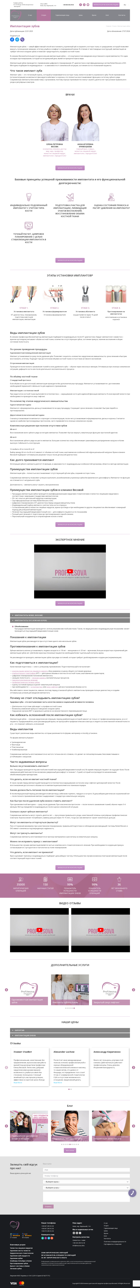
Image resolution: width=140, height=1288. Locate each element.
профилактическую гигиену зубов (25, 682)
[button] (66, 1008)
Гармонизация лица (62, 15)
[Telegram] (17, 39)
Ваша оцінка (47, 1164)
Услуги (43, 15)
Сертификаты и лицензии (112, 1244)
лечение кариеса (39, 678)
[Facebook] (12, 39)
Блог (107, 15)
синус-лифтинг (52, 687)
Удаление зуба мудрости (20, 1256)
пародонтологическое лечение (24, 680)
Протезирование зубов (19, 1263)
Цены (81, 15)
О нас (30, 15)
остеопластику (37, 687)
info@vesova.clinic (79, 1246)
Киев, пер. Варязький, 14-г (48, 5)
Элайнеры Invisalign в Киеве (21, 1261)
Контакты (121, 15)
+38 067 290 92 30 (47, 1226)
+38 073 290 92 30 (47, 1231)
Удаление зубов (16, 1258)
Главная (108, 26)
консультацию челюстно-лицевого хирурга (29, 671)
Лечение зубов (16, 1269)
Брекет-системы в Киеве (20, 1266)
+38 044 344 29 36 (68, 5)
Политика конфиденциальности (115, 1242)
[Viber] (22, 39)
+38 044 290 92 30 (79, 1243)
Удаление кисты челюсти (20, 1251)
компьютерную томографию (24, 673)
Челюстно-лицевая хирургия (21, 1248)
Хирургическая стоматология (21, 1253)
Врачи (94, 15)
